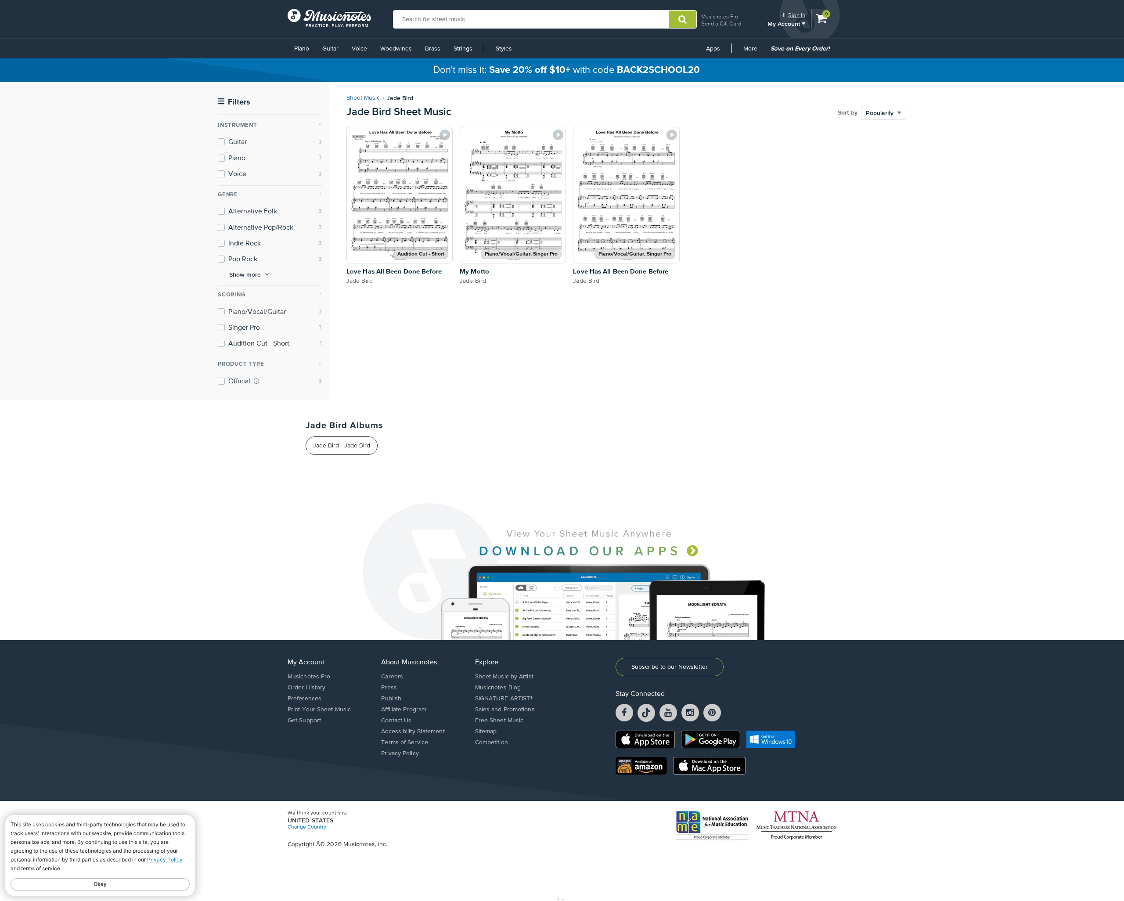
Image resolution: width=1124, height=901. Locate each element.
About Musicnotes (409, 662)
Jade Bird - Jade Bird (341, 446)
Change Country (307, 827)
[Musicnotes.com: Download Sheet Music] (329, 18)
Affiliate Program (403, 709)
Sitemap (486, 731)
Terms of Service (404, 742)
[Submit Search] (682, 19)
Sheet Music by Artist (504, 677)
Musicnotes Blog (498, 688)
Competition (491, 742)
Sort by (847, 113)
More (753, 51)
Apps (713, 49)
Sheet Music (363, 98)
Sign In (796, 15)
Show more (245, 274)
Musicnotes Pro (719, 16)
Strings (463, 49)
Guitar (330, 49)
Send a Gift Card (721, 23)
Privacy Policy (399, 753)
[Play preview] (445, 135)
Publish (391, 699)
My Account (784, 23)
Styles (504, 49)
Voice (359, 49)
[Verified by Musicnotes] (256, 381)
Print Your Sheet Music (319, 709)
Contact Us (396, 720)
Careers (392, 677)
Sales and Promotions (505, 709)
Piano (301, 49)
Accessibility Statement (412, 731)
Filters (234, 102)
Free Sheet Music (499, 720)
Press (389, 688)
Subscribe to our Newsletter (669, 667)
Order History (306, 688)
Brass (432, 49)
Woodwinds (396, 49)
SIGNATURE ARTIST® (504, 699)
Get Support (304, 720)
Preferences (304, 699)
